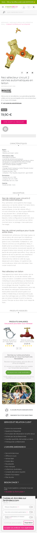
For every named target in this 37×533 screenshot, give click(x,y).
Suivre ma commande (13, 428)
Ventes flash (9, 458)
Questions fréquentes (13, 431)
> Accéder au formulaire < (14, 492)
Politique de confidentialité (15, 442)
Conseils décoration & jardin (15, 472)
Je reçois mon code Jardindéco (18, 372)
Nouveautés (9, 464)
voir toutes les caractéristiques (12, 103)
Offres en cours (10, 456)
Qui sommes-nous (12, 453)
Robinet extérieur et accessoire (18, 24)
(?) (18, 507)
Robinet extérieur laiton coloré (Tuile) (27, 341)
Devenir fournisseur (12, 475)
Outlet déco (9, 461)
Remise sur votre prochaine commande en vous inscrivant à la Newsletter (18, 357)
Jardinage (4, 22)
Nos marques (10, 466)
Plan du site (9, 477)
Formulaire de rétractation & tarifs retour (20, 434)
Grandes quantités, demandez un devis (19, 439)
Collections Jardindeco (13, 469)
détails (5, 503)
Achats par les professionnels (15, 436)
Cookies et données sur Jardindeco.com (14, 499)
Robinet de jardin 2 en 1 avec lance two (9, 341)
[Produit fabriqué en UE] (5, 129)
